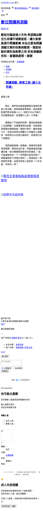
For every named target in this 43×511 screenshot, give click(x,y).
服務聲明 (26, 474)
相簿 (8, 67)
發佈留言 (5, 371)
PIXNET (11, 472)
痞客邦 (14, 338)
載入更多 (5, 356)
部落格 (8, 69)
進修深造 (19, 345)
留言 (20, 338)
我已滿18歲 (6, 506)
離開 (13, 506)
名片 (8, 72)
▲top (3, 352)
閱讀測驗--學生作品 (24, 347)
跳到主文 (5, 29)
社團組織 (20, 62)
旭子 (3, 324)
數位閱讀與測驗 (14, 22)
